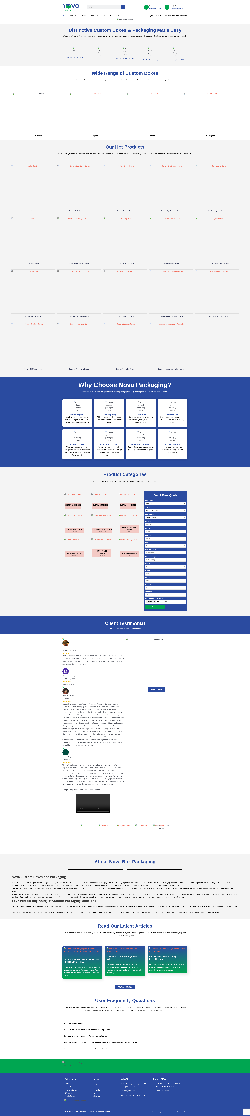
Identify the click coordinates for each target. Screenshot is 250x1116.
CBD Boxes (95, 16)
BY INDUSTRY (72, 16)
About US (118, 16)
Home (64, 16)
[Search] (123, 7)
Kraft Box (153, 136)
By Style (84, 16)
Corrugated (210, 136)
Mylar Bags (108, 16)
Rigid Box (96, 136)
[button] (2, 19)
